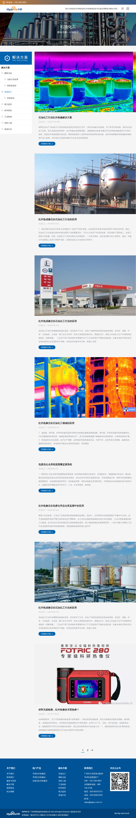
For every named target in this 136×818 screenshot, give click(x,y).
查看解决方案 (46, 144)
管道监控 (10, 98)
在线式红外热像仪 (40, 781)
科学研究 (8, 110)
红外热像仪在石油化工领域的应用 (56, 423)
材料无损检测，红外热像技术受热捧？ (59, 709)
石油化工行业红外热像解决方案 (55, 117)
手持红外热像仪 (39, 774)
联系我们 (10, 777)
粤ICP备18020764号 (121, 813)
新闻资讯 (10, 788)
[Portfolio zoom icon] (82, 82)
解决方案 (10, 784)
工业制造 (8, 117)
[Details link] (89, 82)
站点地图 (10, 791)
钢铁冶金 (8, 73)
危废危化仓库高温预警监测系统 (55, 464)
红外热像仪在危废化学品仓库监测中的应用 (61, 505)
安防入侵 (8, 123)
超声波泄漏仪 (63, 815)
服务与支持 (11, 781)
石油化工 (42, 122)
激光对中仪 (34, 815)
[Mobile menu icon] (127, 8)
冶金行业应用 (12, 79)
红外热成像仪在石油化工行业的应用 (58, 219)
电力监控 (8, 104)
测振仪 (42, 815)
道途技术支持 (75, 812)
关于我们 (10, 774)
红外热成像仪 (52, 815)
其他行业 (8, 129)
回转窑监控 (11, 86)
